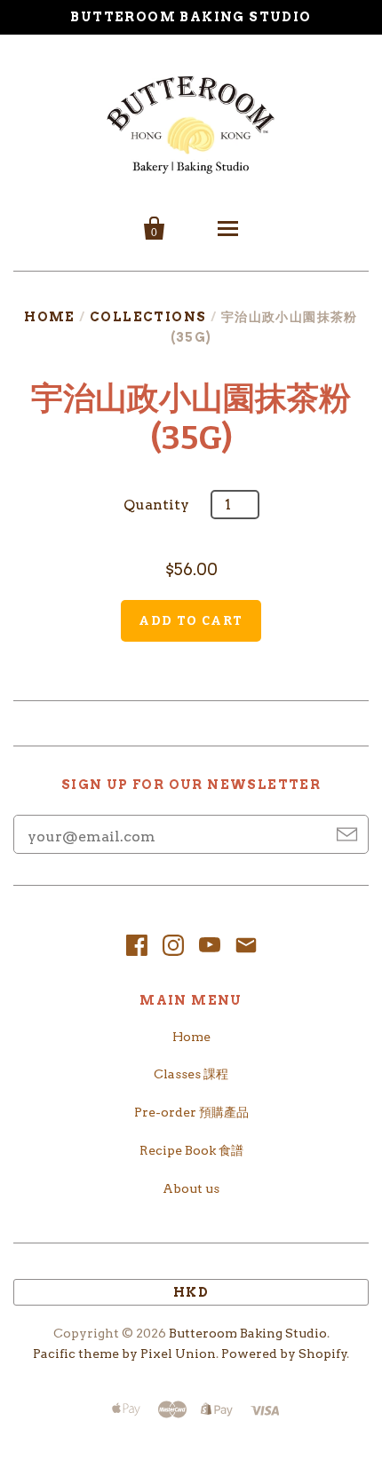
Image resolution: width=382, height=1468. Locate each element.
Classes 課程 (191, 1074)
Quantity (156, 504)
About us (191, 1188)
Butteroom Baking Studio (248, 1333)
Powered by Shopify (284, 1353)
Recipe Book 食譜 (191, 1150)
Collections (148, 317)
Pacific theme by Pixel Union (124, 1353)
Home (50, 317)
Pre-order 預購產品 (191, 1112)
